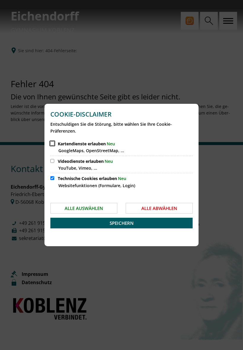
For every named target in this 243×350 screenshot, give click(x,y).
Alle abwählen (159, 208)
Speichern (122, 223)
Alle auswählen (84, 208)
